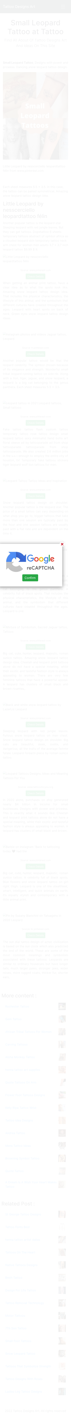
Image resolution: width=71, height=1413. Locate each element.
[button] (35, 706)
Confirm (30, 578)
